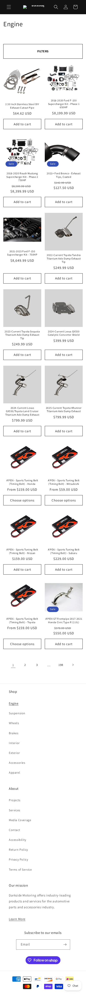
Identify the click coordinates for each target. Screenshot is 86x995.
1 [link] (13, 665)
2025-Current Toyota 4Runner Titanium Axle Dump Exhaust (64, 409)
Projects (15, 800)
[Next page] (73, 665)
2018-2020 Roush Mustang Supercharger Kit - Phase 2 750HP (22, 177)
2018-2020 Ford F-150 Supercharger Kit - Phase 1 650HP (64, 104)
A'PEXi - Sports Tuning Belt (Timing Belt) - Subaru (64, 551)
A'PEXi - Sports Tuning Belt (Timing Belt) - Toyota (22, 620)
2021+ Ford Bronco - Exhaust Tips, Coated (63, 175)
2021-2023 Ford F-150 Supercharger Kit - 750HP (22, 253)
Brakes (14, 733)
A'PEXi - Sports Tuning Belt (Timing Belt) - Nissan (22, 551)
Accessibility (17, 840)
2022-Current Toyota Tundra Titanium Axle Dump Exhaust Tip (64, 258)
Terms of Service (20, 870)
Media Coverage (20, 820)
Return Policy (18, 850)
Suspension (17, 713)
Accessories (17, 763)
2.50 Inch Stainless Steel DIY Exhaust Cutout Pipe (22, 105)
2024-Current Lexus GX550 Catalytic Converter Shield (64, 333)
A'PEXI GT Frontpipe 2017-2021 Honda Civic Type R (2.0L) (63, 620)
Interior (14, 743)
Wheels (14, 723)
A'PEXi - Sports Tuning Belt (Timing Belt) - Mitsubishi (64, 482)
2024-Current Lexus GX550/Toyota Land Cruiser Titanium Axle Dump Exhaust (22, 411)
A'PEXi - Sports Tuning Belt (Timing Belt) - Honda (22, 482)
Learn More (17, 919)
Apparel (14, 772)
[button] (9, 7)
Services (14, 810)
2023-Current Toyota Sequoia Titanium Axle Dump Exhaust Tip (22, 335)
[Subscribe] (65, 944)
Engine (14, 703)
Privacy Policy (18, 859)
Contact (14, 830)
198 (60, 665)
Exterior (14, 753)
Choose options (22, 500)
